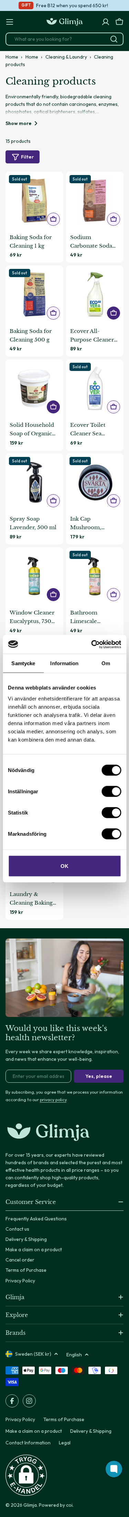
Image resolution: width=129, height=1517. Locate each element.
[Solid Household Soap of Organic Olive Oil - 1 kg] (34, 388)
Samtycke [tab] (23, 663)
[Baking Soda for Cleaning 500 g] (34, 294)
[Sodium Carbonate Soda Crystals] (95, 200)
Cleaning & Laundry (66, 57)
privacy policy (53, 1099)
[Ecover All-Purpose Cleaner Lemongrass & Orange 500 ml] (95, 294)
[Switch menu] (10, 22)
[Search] (114, 39)
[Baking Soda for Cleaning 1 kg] (34, 200)
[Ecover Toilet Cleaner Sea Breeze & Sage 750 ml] (95, 388)
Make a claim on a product (34, 1431)
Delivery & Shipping (90, 1431)
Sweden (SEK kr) (33, 1354)
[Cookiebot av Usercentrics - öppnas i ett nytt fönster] (92, 644)
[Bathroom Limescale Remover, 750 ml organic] (95, 576)
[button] (26, 1475)
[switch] (111, 791)
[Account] (105, 22)
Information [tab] (64, 663)
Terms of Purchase (63, 1419)
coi (69, 1505)
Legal (65, 1443)
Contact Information (28, 1443)
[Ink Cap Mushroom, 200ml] (95, 482)
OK (64, 866)
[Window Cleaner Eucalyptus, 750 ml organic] (34, 576)
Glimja (30, 1505)
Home (12, 57)
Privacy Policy (20, 1419)
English (74, 1355)
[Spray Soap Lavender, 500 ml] (34, 482)
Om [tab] (105, 663)
